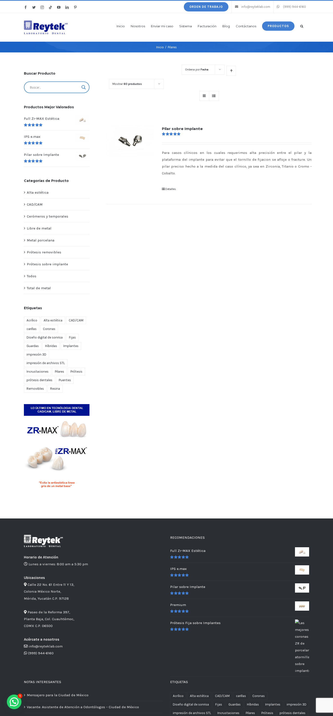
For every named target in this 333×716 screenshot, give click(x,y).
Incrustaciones (38, 371)
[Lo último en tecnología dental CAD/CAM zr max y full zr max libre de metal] (56, 406)
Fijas (72, 337)
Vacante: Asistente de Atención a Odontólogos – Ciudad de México (83, 707)
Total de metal (39, 288)
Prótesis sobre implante (47, 264)
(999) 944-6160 (41, 653)
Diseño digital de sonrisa (45, 337)
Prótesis (76, 371)
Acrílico (32, 320)
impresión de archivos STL (46, 363)
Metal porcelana (40, 240)
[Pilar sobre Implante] (130, 141)
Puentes (65, 380)
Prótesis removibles (44, 252)
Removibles (35, 388)
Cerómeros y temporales (47, 216)
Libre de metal (39, 228)
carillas (32, 329)
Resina (55, 388)
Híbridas (51, 346)
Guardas (33, 346)
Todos (31, 276)
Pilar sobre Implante (182, 128)
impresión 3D (36, 354)
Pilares (59, 371)
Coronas (49, 329)
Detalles (170, 189)
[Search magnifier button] (83, 87)
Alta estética (38, 192)
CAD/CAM (35, 204)
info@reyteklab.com (46, 646)
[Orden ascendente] (231, 71)
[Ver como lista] (214, 96)
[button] (301, 25)
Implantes (70, 346)
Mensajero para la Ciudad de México (57, 695)
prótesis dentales (39, 380)
